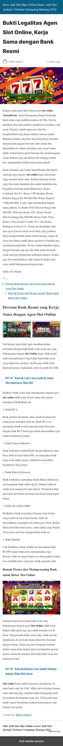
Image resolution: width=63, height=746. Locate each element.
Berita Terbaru (24, 714)
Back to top (54, 731)
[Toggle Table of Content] (5, 279)
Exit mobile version (31, 741)
